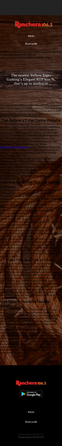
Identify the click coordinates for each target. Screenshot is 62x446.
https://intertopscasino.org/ (14, 146)
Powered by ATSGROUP (31, 437)
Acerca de (31, 43)
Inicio (31, 35)
